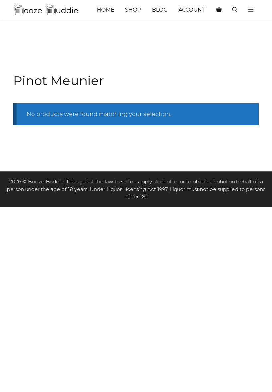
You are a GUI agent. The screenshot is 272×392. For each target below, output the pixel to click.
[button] (251, 10)
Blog (160, 10)
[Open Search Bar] (235, 10)
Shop (133, 10)
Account (192, 10)
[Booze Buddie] (46, 10)
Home (105, 10)
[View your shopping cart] (219, 10)
